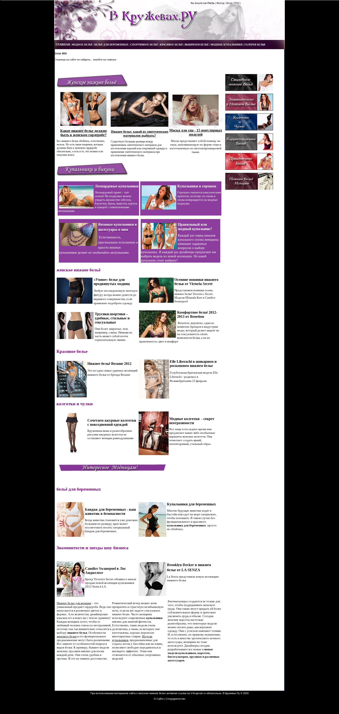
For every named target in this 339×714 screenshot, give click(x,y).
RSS (236, 3)
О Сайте (159, 698)
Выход (220, 3)
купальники (154, 618)
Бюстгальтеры (178, 601)
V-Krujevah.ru (198, 693)
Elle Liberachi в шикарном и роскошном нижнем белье (193, 364)
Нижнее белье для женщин (74, 603)
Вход (229, 3)
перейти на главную (104, 59)
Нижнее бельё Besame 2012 (109, 364)
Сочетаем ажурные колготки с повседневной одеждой (111, 422)
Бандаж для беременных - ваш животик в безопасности (110, 511)
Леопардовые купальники (116, 186)
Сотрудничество (175, 698)
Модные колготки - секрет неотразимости (191, 421)
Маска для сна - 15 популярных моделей (195, 132)
